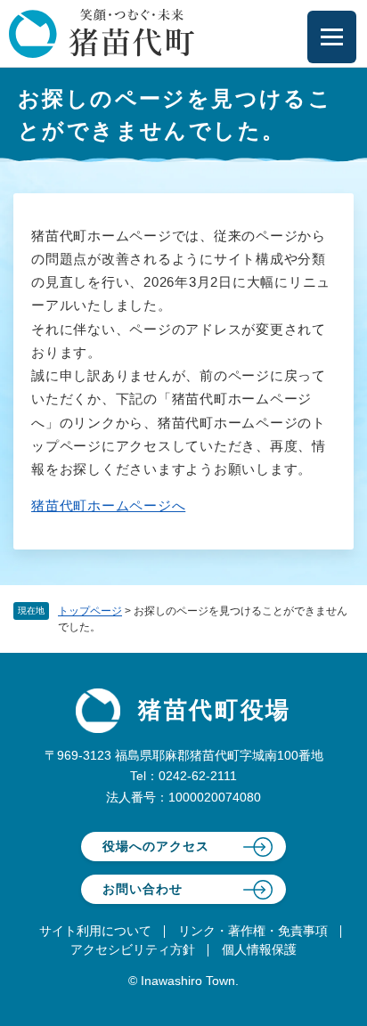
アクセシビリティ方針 (132, 949)
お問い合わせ (142, 889)
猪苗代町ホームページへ (108, 505)
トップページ (90, 611)
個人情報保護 (259, 949)
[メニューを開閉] (331, 37)
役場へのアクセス (155, 846)
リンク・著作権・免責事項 (253, 931)
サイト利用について (95, 931)
